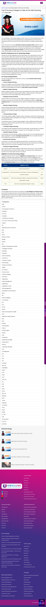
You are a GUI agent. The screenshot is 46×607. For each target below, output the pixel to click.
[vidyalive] (9, 2)
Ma (2, 353)
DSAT (3, 398)
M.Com (3, 307)
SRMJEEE (4, 396)
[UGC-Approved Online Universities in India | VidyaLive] (11, 486)
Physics (4, 332)
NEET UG (4, 365)
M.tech (3, 309)
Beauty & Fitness (6, 237)
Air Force (4, 213)
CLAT (3, 372)
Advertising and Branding (6, 584)
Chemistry (4, 253)
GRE (3, 417)
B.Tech (3, 206)
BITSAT (3, 370)
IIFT (3, 381)
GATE (3, 407)
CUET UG (4, 379)
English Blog (5, 283)
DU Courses (4, 269)
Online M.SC (26, 557)
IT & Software (5, 300)
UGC (3, 349)
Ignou (3, 293)
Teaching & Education (7, 346)
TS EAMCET (4, 405)
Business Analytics (27, 577)
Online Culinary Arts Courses (29, 494)
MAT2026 (3, 509)
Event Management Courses (29, 566)
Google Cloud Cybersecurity (29, 509)
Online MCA (26, 553)
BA (2, 225)
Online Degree (5, 325)
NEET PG (4, 393)
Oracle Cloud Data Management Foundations (10, 536)
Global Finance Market (28, 589)
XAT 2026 (3, 511)
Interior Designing (6, 297)
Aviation (4, 223)
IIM (2, 295)
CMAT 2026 (3, 525)
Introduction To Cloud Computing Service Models (10, 542)
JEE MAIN (4, 363)
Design (3, 267)
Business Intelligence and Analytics (8, 595)
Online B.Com (26, 482)
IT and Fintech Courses (5, 593)
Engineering (5, 279)
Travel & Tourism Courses (29, 496)
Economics (4, 276)
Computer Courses (6, 260)
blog (6, 7)
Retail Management (28, 593)
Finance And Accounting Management (8, 586)
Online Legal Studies (28, 564)
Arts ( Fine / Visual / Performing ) (9, 220)
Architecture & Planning (7, 218)
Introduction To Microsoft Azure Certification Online (11, 559)
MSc (3, 318)
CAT (3, 356)
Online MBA (26, 548)
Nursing (4, 323)
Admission (4, 211)
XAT (3, 361)
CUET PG (4, 421)
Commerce (4, 258)
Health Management (7, 281)
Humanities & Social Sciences (9, 290)
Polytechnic (5, 337)
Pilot (3, 335)
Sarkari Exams (5, 342)
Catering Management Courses (30, 498)
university (4, 424)
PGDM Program (5, 330)
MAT (3, 358)
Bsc (3, 244)
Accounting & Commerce (8, 209)
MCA (3, 314)
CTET (3, 377)
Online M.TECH (26, 546)
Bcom (3, 234)
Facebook (6, 491)
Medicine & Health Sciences (8, 316)
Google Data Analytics (28, 527)
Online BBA (26, 480)
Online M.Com (26, 550)
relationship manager (7, 339)
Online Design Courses (28, 492)
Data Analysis (5, 262)
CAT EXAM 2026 (4, 507)
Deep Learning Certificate (29, 521)
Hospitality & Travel (6, 286)
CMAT (3, 375)
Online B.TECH (26, 478)
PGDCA (4, 328)
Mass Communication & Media (9, 311)
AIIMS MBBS (4, 367)
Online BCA (26, 489)
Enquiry (45, 303)
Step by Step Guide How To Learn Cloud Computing (11, 548)
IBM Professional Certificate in (29, 514)
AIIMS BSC (4, 403)
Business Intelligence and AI (6, 577)
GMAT (3, 410)
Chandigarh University (7, 248)
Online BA (26, 485)
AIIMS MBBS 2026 (4, 518)
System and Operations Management (31, 575)
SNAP (3, 389)
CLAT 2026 (3, 523)
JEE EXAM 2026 (4, 514)
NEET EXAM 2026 (4, 516)
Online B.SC (26, 487)
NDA (3, 321)
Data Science (26, 516)
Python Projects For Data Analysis (30, 507)
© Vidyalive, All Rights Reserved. (38, 602)
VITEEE (3, 400)
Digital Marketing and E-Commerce (8, 579)
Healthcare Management (29, 591)
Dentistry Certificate (7, 265)
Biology (3, 239)
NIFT (3, 386)
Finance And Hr (27, 584)
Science (4, 344)
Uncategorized (5, 351)
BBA (3, 230)
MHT (3, 384)
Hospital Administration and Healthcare (9, 591)
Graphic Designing (6, 274)
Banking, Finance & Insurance (9, 227)
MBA (3, 204)
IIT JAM (3, 414)
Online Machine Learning (28, 525)
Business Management (28, 595)
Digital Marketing (27, 582)
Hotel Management (6, 288)
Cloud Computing (6, 255)
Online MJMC (26, 560)
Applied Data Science (28, 523)
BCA (3, 232)
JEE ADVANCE (5, 419)
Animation (4, 216)
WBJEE (3, 412)
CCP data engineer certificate (29, 511)
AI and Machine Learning (6, 589)
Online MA (26, 555)
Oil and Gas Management (6, 582)
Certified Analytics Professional (30, 518)
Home (2, 7)
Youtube (5, 496)
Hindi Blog (4, 251)
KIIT (3, 302)
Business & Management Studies (9, 246)
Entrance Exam (5, 272)
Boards (3, 241)
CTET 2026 (3, 527)
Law (3, 304)
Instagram (6, 493)
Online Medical (27, 562)
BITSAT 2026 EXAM (4, 521)
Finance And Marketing (28, 586)
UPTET (3, 391)
